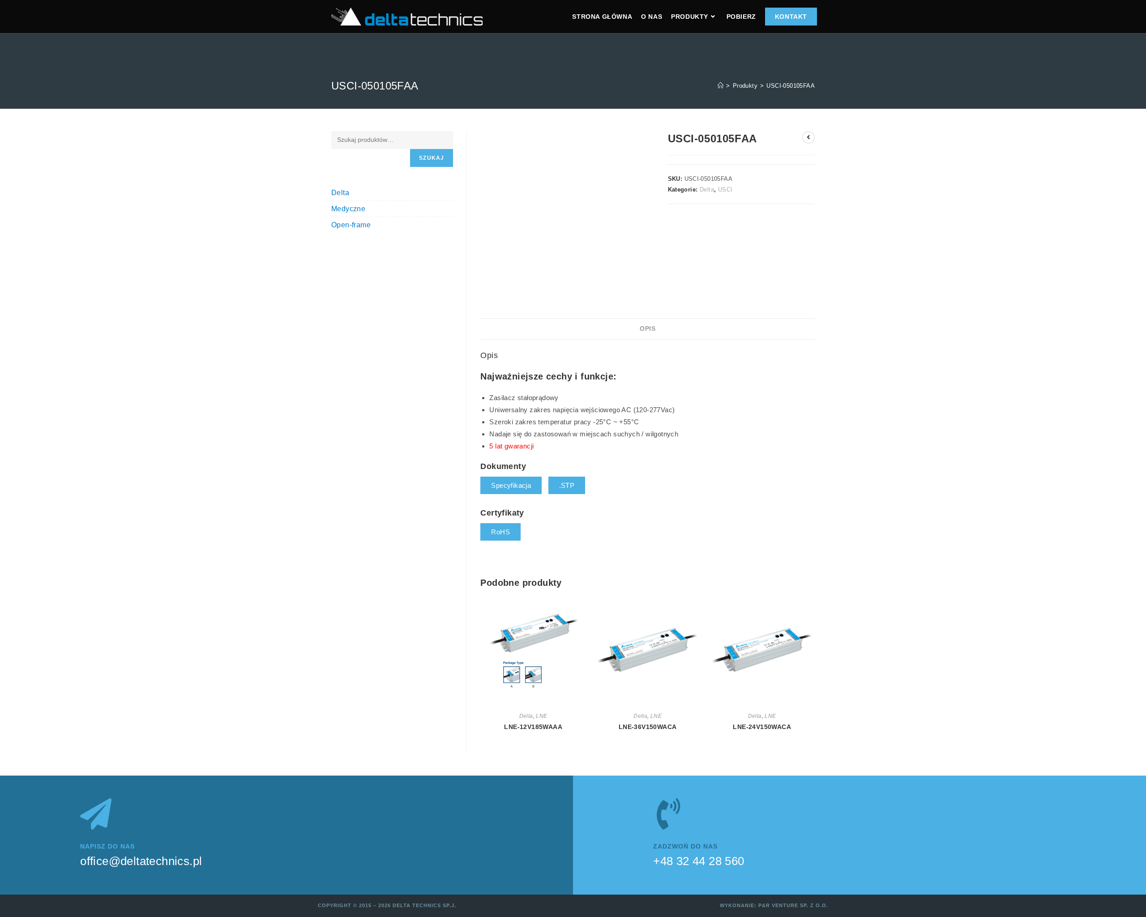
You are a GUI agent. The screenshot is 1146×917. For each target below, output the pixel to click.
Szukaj (431, 158)
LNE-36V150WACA (648, 726)
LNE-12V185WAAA (533, 726)
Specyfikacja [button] (511, 485)
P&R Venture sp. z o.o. (793, 905)
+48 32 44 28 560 (698, 861)
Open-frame (351, 225)
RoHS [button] (500, 532)
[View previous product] (808, 137)
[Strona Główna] (720, 85)
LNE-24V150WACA (762, 726)
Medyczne (348, 209)
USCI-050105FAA (790, 85)
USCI (725, 189)
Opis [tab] (647, 328)
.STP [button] (567, 485)
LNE (541, 716)
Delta (707, 189)
